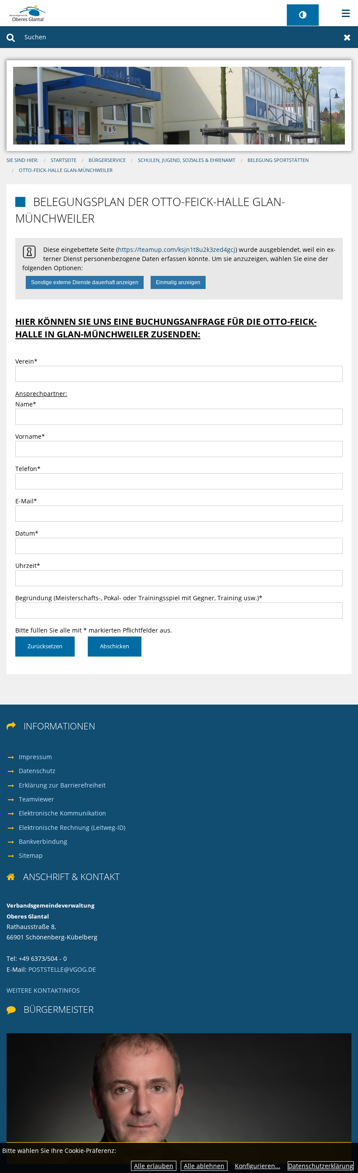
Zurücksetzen (347, 37)
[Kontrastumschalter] (303, 15)
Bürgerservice (107, 160)
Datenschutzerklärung (320, 1166)
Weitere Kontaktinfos (43, 990)
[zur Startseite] (27, 12)
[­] (343, 13)
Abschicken (114, 646)
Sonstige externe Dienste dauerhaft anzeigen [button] (84, 282)
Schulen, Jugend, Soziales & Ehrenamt (186, 160)
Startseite (63, 160)
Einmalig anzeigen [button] (178, 282)
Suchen (10, 37)
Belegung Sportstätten (278, 160)
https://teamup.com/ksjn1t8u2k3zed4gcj (176, 249)
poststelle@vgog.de (62, 969)
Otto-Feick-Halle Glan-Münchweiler (66, 170)
